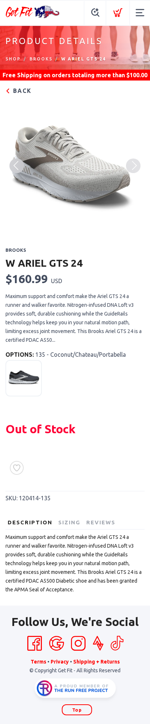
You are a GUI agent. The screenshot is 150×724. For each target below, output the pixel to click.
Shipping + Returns (96, 662)
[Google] (56, 643)
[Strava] (98, 643)
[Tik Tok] (117, 643)
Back (21, 90)
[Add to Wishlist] (17, 468)
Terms (38, 662)
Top (77, 709)
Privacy (60, 662)
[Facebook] (35, 643)
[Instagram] (78, 643)
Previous (16, 166)
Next (133, 166)
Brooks (40, 58)
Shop (13, 58)
